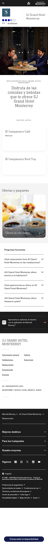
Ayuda (35, 498)
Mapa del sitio (25, 498)
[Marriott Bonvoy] (39, 3)
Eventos (5, 375)
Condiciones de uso (31, 488)
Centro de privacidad (9, 495)
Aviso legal (28, 360)
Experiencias (7, 370)
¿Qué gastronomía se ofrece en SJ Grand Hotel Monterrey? (20, 287)
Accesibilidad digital (9, 498)
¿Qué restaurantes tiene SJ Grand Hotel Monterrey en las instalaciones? (22, 261)
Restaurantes (7, 365)
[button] (28, 3)
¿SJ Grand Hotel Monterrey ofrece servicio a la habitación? (20, 274)
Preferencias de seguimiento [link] (12, 485)
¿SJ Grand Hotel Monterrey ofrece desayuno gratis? (20, 300)
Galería (27, 355)
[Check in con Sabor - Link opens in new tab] (24, 216)
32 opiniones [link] (12, 23)
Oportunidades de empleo (11, 488)
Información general (10, 355)
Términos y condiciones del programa (15, 491)
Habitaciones (7, 360)
